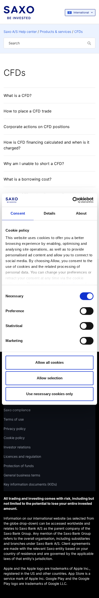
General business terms (22, 475)
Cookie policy (14, 438)
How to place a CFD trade (27, 111)
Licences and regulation (22, 456)
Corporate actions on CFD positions (36, 126)
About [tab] (81, 213)
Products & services (55, 31)
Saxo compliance (17, 410)
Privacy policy (15, 429)
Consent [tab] (18, 213)
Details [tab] (50, 213)
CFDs (78, 31)
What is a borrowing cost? (27, 179)
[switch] (86, 311)
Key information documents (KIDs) (30, 484)
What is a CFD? (17, 95)
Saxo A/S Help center (20, 31)
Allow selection (49, 378)
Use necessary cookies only (49, 394)
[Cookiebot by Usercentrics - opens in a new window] (72, 200)
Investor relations (17, 447)
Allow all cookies (49, 362)
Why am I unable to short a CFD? (34, 163)
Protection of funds (19, 466)
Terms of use (14, 419)
